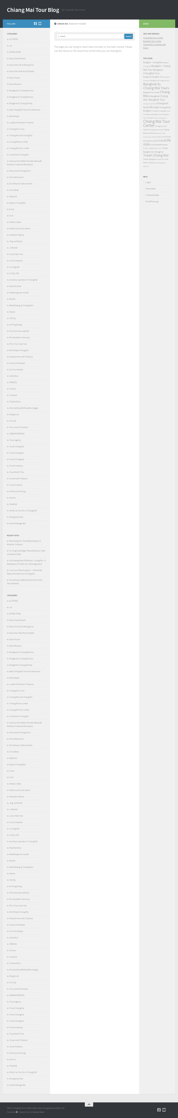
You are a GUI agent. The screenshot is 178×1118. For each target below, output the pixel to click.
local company (157, 137)
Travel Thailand (15, 485)
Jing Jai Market (15, 241)
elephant (159, 133)
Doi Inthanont (151, 133)
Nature (12, 312)
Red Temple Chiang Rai (19, 350)
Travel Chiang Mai (155, 155)
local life (154, 141)
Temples (145, 148)
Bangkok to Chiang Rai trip (20, 103)
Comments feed (152, 195)
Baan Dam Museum (17, 58)
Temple (164, 144)
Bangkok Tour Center (152, 41)
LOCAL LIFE (14, 273)
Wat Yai (12, 497)
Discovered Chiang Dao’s (20, 170)
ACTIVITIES (13, 39)
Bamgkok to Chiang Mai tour (21, 90)
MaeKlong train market (19, 292)
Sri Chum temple (16, 369)
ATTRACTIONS (15, 52)
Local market (155, 144)
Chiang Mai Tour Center (19, 148)
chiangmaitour (162, 118)
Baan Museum (15, 84)
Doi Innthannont (16, 177)
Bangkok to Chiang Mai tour (21, 97)
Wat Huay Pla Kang (17, 491)
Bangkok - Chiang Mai (152, 62)
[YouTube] (39, 23)
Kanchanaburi (147, 137)
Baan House (14, 77)
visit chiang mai (160, 163)
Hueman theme (38, 1112)
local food (167, 136)
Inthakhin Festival (16, 235)
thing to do (14, 414)
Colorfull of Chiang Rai (19, 154)
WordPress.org (152, 201)
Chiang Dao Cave (16, 129)
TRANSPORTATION (16, 433)
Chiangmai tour (152, 118)
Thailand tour (15, 401)
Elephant (13, 196)
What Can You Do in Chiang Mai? (23, 510)
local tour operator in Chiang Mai (23, 279)
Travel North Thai (16, 472)
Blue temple (14, 116)
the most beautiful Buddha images (23, 408)
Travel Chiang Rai (16, 446)
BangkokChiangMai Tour (153, 77)
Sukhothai (13, 376)
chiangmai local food (149, 104)
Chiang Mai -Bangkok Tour (155, 97)
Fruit (11, 215)
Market (12, 299)
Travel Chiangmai (16, 453)
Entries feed (150, 188)
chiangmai (154, 96)
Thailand (13, 395)
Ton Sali (12, 420)
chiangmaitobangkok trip (152, 114)
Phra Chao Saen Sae (18, 344)
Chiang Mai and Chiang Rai (20, 135)
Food (11, 209)
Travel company (16, 465)
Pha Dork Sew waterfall (19, 331)
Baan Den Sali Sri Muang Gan (21, 65)
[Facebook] (35, 23)
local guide (147, 141)
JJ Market (13, 247)
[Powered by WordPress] (17, 1112)
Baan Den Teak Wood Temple (21, 71)
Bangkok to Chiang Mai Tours (156, 86)
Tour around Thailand (18, 427)
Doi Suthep (14, 190)
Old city (12, 318)
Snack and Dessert (17, 363)
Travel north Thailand (18, 478)
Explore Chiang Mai (17, 203)
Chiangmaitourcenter (156, 130)
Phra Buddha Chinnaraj (19, 337)
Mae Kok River (15, 286)
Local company (16, 260)
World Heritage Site (17, 523)
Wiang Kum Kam (16, 517)
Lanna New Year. (16, 254)
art (10, 45)
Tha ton (12, 388)
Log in (148, 182)
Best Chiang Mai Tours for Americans (24, 109)
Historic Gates (15, 222)
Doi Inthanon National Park (20, 183)
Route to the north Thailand (21, 356)
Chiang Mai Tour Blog (33, 9)
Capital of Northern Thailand (21, 122)
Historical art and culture (19, 228)
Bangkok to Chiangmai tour (159, 80)
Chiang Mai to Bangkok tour (160, 111)
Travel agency (15, 440)
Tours (160, 148)
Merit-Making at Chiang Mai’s (21, 305)
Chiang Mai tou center (18, 141)
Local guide (14, 267)
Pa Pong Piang (15, 324)
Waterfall (13, 504)
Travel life (160, 159)
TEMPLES (13, 382)
